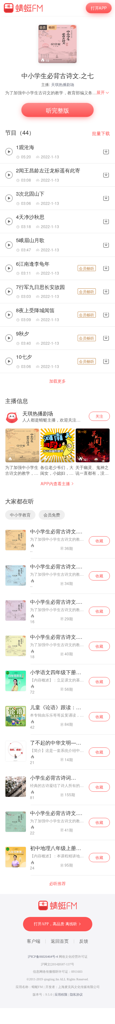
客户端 (33, 941)
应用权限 (61, 994)
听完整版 (57, 110)
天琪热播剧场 (62, 84)
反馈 (83, 941)
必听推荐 (57, 883)
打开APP (98, 8)
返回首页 (60, 941)
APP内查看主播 (55, 483)
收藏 (99, 540)
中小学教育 (20, 515)
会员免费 (51, 515)
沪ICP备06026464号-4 (43, 956)
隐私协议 (76, 994)
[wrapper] (57, 512)
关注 (99, 416)
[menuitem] (103, 92)
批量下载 (101, 133)
